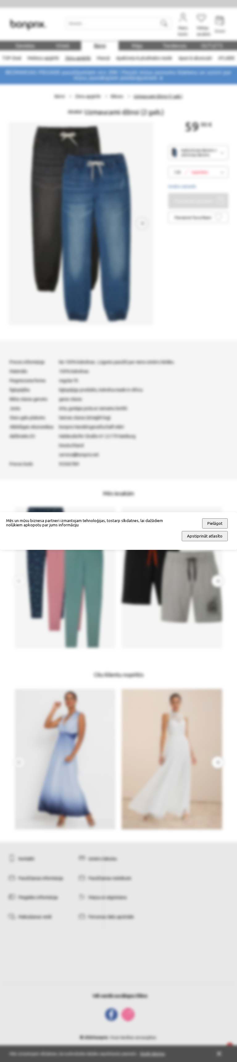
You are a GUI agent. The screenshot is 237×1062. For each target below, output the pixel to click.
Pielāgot (214, 523)
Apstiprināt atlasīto (204, 536)
